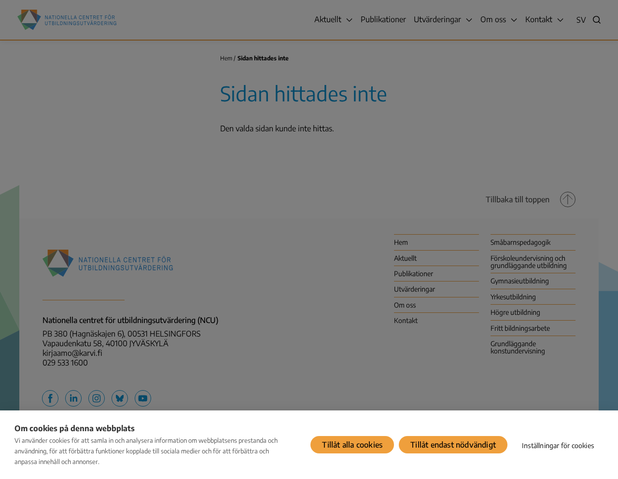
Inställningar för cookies (558, 445)
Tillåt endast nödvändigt (453, 445)
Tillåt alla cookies (352, 445)
